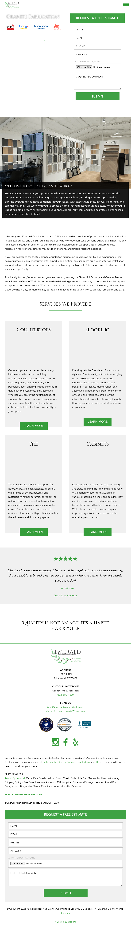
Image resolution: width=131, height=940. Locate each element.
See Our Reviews (22, 40)
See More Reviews (65, 595)
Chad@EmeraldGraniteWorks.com (65, 707)
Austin (8, 778)
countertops (83, 762)
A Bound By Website (65, 921)
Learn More (34, 426)
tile (97, 762)
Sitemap (65, 912)
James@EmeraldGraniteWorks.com (65, 711)
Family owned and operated (23, 794)
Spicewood (19, 778)
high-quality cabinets (54, 762)
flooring (71, 762)
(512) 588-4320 (65, 694)
